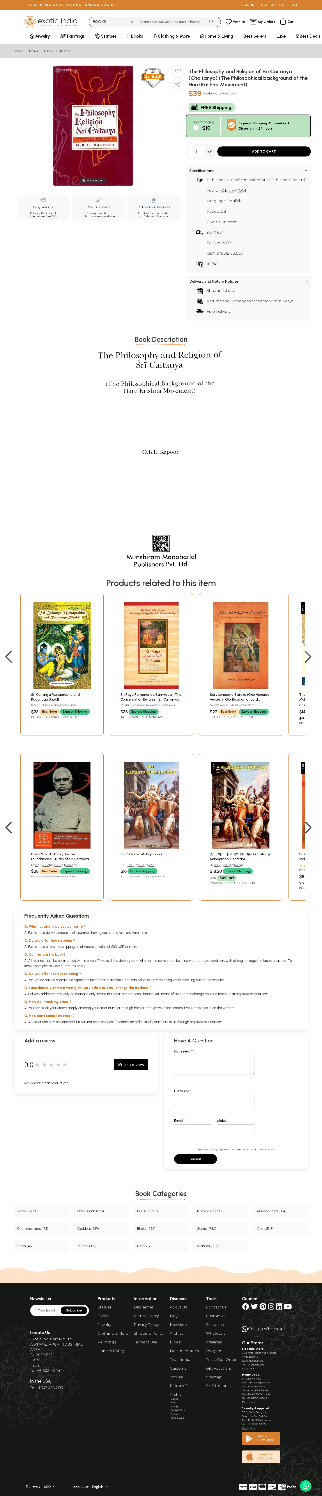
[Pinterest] (263, 1308)
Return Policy (146, 1316)
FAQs (174, 1316)
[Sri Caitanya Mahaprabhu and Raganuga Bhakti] (62, 688)
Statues (104, 1307)
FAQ (293, 5)
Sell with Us (216, 1325)
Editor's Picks (182, 1386)
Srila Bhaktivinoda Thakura (55, 864)
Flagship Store (253, 1348)
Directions (248, 1368)
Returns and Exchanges (229, 301)
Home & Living (111, 1351)
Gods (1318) (265, 1228)
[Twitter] (254, 1308)
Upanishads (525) (90, 1211)
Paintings (107, 1342)
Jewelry (104, 1325)
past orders (174, 1008)
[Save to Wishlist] (177, 72)
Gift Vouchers (218, 1368)
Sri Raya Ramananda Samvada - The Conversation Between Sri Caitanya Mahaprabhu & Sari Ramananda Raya (151, 699)
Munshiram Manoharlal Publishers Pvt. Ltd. (266, 180)
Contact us (272, 5)
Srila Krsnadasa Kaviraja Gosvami (150, 705)
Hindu (48, 51)
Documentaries (184, 1351)
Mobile (222, 1121)
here (137, 1008)
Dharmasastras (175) (32, 1228)
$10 (206, 128)
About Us (178, 1307)
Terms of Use (242, 1149)
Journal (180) (86, 1246)
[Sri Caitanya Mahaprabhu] (151, 847)
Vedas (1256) (26, 1211)
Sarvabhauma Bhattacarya (234, 705)
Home (18, 51)
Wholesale (216, 1333)
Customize (216, 1316)
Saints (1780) (206, 1228)
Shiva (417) (25, 1246)
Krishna (65, 51)
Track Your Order (221, 1360)
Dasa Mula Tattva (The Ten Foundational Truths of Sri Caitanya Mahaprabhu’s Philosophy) (60, 859)
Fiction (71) (144, 1246)
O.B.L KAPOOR (234, 190)
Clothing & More (113, 1333)
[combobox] (171, 22)
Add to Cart (264, 151)
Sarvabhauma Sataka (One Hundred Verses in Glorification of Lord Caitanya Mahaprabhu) (239, 699)
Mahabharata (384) (271, 1211)
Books (33, 51)
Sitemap (214, 1377)
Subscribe (74, 1310)
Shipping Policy (148, 1333)
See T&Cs (52, 216)
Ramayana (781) (209, 1211)
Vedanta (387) (207, 1246)
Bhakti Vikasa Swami (139, 864)
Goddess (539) (88, 1228)
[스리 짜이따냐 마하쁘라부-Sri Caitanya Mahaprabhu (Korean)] (240, 847)
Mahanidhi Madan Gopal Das (55, 705)
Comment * (183, 1051)
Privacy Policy (265, 1149)
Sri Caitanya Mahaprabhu (141, 854)
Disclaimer (144, 1307)
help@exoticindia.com (252, 994)
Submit (196, 1159)
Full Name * (183, 1091)
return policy (76, 966)
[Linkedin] (279, 1308)
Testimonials (181, 1360)
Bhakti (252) (146, 1228)
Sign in (248, 5)
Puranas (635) (147, 1211)
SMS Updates (218, 1386)
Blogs (175, 1342)
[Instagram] (271, 1308)
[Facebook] (245, 1308)
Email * (179, 1121)
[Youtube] (288, 1308)
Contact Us (216, 1307)
